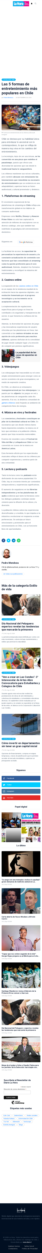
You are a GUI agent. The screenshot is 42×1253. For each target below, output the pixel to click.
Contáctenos (13, 1248)
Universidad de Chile (25, 1118)
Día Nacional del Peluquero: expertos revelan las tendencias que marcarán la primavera (20, 626)
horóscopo (27, 1121)
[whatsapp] (19, 540)
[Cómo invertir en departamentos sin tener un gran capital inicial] (21, 724)
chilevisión (16, 1121)
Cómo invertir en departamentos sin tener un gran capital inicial (21, 745)
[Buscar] (35, 3)
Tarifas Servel (29, 1246)
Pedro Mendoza (8, 97)
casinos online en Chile (28, 286)
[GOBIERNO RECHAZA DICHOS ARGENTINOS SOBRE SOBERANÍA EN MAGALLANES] (24, 827)
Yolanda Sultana (8, 1118)
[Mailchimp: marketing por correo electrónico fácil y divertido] (18, 1104)
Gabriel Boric (18, 1115)
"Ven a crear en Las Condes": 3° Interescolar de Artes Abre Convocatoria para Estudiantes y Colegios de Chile (21, 682)
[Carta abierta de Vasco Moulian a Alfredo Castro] (21, 901)
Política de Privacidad (29, 1248)
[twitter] (8, 540)
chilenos (11, 403)
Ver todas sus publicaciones (13, 574)
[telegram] (14, 540)
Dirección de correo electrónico (15, 1089)
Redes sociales (32, 1115)
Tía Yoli (6, 1121)
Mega (21, 1125)
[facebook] (3, 540)
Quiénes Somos (14, 1246)
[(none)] (6, 553)
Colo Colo (6, 1115)
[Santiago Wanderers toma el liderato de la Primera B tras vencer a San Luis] (21, 975)
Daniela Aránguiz (9, 1125)
